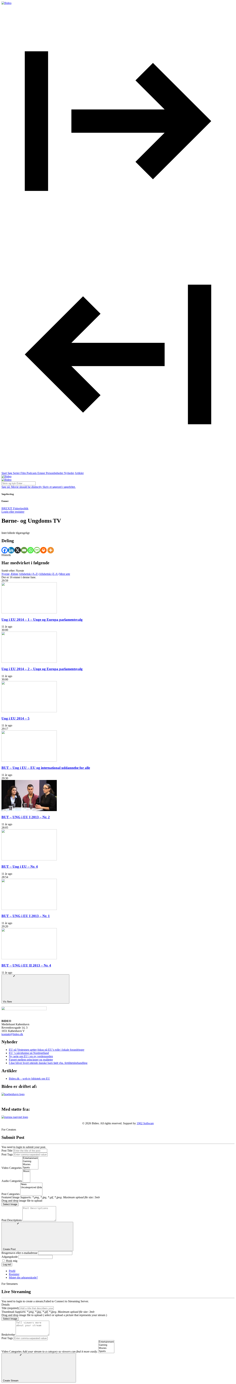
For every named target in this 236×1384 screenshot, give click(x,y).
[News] (31, 1184)
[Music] (26, 1171)
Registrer (14, 1274)
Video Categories (11, 1167)
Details (5, 1304)
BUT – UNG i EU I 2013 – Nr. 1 (25, 916)
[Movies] (30, 1164)
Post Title (6, 1150)
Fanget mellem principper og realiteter (31, 1059)
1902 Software (145, 1123)
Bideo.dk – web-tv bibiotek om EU (29, 1078)
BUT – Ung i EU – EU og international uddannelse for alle (45, 768)
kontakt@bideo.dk (12, 1034)
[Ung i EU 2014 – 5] (29, 711)
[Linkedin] (11, 550)
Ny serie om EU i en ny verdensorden (31, 1056)
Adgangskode (9, 1256)
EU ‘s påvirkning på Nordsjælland (29, 1053)
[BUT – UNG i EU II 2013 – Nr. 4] (29, 958)
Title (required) (10, 1308)
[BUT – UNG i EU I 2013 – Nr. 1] (29, 908)
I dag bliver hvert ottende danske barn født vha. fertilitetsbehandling (48, 1063)
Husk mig (11, 1260)
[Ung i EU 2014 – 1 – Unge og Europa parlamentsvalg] (29, 612)
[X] (17, 550)
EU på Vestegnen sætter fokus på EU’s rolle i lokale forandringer (46, 1049)
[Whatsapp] (30, 550)
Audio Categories (11, 1180)
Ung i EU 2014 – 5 (15, 718)
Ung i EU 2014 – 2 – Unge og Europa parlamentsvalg (42, 669)
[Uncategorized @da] (31, 1187)
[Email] (24, 550)
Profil (12, 1270)
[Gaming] (30, 1161)
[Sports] (30, 1167)
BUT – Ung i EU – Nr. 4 (19, 866)
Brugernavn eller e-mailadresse (19, 1252)
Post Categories (10, 1194)
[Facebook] (4, 550)
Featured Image (10, 1197)
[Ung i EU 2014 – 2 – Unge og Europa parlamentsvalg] (29, 661)
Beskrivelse (8, 1334)
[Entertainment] (30, 1158)
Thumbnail (7, 1311)
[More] (51, 550)
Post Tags (7, 1154)
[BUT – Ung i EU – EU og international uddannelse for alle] (29, 760)
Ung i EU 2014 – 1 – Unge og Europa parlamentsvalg (42, 620)
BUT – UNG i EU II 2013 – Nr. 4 (26, 965)
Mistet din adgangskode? (23, 1277)
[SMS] (37, 550)
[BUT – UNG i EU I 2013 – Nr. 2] (29, 810)
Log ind (7, 1264)
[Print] (43, 550)
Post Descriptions (11, 1220)
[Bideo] (6, 3)
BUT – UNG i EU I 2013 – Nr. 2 (25, 817)
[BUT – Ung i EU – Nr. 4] (29, 859)
